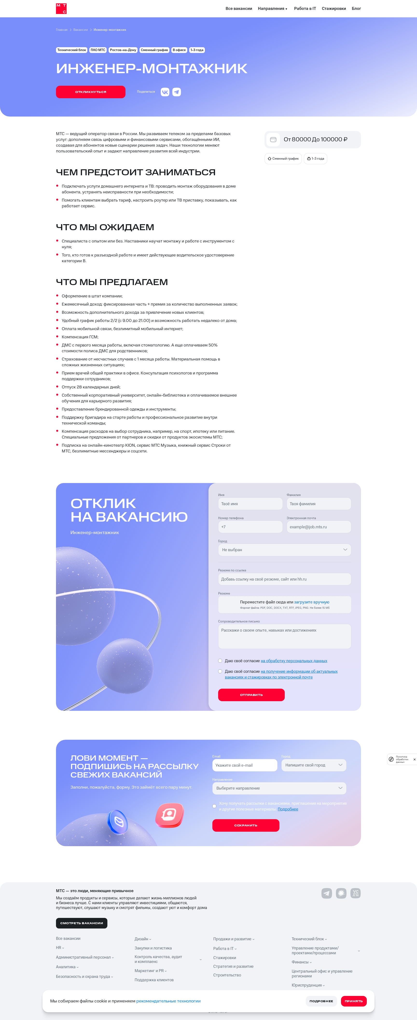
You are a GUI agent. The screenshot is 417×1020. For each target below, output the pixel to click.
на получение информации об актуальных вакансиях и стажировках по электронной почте (281, 674)
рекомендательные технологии (168, 1001)
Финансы (300, 962)
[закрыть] (415, 759)
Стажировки (334, 9)
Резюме (224, 593)
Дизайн (141, 939)
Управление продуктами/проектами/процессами (315, 950)
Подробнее (288, 809)
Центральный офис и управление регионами (322, 974)
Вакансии (80, 29)
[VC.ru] (355, 893)
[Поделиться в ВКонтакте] (165, 92)
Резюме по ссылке (232, 570)
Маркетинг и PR (149, 970)
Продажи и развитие (232, 939)
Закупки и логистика (153, 948)
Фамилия (294, 495)
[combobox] (281, 550)
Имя (221, 495)
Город (222, 541)
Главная (62, 29)
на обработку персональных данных (294, 661)
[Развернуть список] (64, 948)
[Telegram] (326, 893)
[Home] (61, 8)
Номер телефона (230, 518)
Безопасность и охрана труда (83, 976)
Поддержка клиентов (154, 980)
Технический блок (308, 939)
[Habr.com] (341, 893)
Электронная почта (301, 518)
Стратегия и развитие (233, 966)
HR (58, 947)
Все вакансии (239, 9)
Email (216, 756)
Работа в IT (305, 9)
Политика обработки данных (402, 759)
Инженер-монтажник (110, 29)
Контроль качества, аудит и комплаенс (158, 959)
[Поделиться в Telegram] (176, 92)
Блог (356, 9)
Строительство (227, 975)
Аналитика (66, 967)
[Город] (345, 549)
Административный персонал (83, 957)
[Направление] (340, 788)
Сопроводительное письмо (239, 621)
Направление (222, 779)
